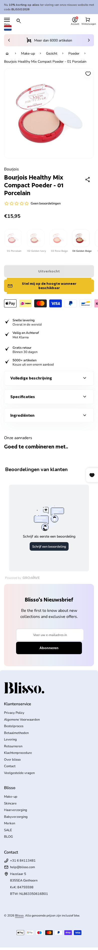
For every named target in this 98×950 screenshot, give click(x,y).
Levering (10, 739)
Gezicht (51, 53)
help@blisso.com (22, 867)
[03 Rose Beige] (58, 238)
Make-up (28, 53)
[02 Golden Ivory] (35, 238)
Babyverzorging (16, 817)
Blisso (19, 915)
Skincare (10, 803)
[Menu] (7, 20)
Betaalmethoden (16, 733)
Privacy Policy (14, 713)
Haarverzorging (15, 810)
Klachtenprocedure (18, 753)
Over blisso (12, 759)
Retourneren (13, 746)
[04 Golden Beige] (80, 238)
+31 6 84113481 (23, 860)
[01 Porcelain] (13, 238)
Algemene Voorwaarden (22, 719)
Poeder (73, 53)
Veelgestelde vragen (19, 773)
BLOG (8, 836)
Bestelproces (13, 726)
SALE (8, 830)
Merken (9, 823)
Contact (10, 766)
